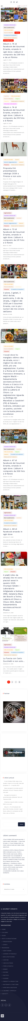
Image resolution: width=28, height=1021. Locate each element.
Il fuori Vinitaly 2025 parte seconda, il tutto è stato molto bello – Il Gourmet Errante (14, 841)
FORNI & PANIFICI (8, 966)
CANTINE (6, 960)
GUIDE (4, 935)
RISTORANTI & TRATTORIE (10, 984)
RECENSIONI (5, 947)
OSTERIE (5, 972)
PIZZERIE (5, 978)
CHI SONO (5, 932)
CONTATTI (5, 993)
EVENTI (5, 944)
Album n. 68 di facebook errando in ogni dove (12, 531)
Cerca (21, 824)
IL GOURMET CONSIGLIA (9, 990)
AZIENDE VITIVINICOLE (9, 953)
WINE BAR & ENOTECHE (10, 987)
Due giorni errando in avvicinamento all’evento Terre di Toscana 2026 (12, 797)
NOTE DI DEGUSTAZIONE (9, 938)
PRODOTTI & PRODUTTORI (10, 981)
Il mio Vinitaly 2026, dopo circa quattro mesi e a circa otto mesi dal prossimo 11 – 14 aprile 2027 (13, 783)
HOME (4, 929)
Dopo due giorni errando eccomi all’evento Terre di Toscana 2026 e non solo (13, 790)
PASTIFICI (6, 975)
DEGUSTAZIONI (7, 941)
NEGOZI (5, 969)
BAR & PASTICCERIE (9, 957)
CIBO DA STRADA (8, 963)
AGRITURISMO (7, 950)
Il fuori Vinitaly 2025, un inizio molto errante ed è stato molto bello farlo (13, 845)
